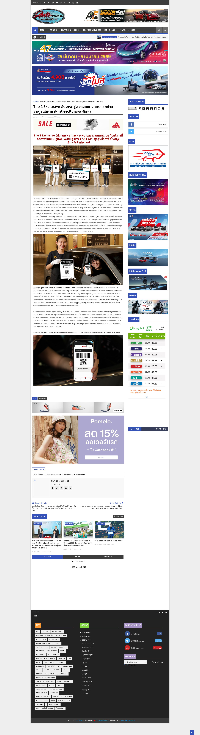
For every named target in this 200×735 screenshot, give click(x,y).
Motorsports (57, 632)
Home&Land (57, 697)
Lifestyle (61, 658)
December (86, 643)
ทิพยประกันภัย (54, 704)
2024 (84, 640)
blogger (47, 557)
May (83, 670)
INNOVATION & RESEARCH (45, 658)
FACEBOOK (134, 429)
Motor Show (54, 639)
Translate (132, 665)
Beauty (51, 685)
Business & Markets (92, 30)
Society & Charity (64, 681)
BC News (80, 720)
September (86, 655)
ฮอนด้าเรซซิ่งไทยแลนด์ (44, 708)
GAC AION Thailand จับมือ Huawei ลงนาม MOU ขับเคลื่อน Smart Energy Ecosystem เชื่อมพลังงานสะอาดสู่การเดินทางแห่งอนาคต (46, 544)
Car (37, 632)
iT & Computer (53, 655)
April (83, 674)
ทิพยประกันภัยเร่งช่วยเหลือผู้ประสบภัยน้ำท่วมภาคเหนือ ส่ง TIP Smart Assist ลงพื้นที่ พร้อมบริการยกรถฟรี (126, 37)
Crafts (59, 685)
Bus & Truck (52, 651)
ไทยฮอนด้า (60, 708)
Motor (42, 30)
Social (53, 647)
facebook (108, 557)
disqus (78, 557)
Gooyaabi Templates (128, 720)
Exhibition (54, 693)
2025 (84, 636)
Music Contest (42, 700)
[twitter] (48, 2)
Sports (131, 30)
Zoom (62, 651)
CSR (69, 658)
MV (59, 666)
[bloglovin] (57, 2)
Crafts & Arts (42, 689)
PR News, (57, 117)
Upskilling (67, 666)
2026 (84, 632)
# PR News (42, 398)
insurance (40, 655)
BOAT (45, 662)
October (85, 651)
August (84, 658)
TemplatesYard (103, 720)
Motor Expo (41, 639)
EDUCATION (40, 651)
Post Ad (53, 662)
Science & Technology (45, 681)
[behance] (69, 2)
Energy (65, 670)
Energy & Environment (45, 674)
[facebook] (44, 2)
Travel (123, 30)
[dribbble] (61, 2)
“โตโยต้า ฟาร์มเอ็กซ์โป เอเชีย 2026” (109, 541)
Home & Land (109, 30)
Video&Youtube (42, 647)
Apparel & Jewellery (52, 670)
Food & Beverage (43, 697)
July (83, 662)
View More (119, 516)
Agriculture (41, 685)
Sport (57, 643)
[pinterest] (53, 2)
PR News (53, 30)
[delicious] (77, 2)
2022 (84, 694)
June (83, 666)
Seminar (39, 704)
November (86, 647)
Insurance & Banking (69, 30)
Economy (63, 647)
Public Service (64, 700)
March (84, 677)
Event (38, 662)
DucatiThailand (56, 689)
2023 (84, 690)
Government (62, 674)
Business (40, 666)
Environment (41, 693)
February (85, 681)
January (85, 685)
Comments (161, 429)
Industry (68, 697)
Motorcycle (61, 635)
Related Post (39, 516)
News (53, 700)
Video (38, 670)
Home (35, 101)
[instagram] (73, 2)
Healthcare (51, 666)
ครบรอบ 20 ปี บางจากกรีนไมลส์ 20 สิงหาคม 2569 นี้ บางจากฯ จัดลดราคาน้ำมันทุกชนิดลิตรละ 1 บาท (78, 543)
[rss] (65, 2)
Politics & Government (45, 678)
